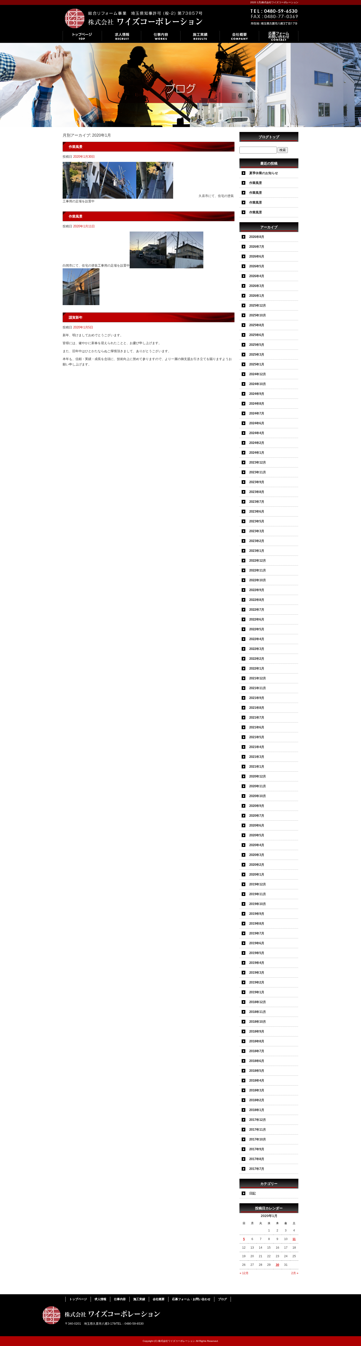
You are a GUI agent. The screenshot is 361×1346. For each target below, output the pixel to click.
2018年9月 (256, 1031)
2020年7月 (256, 815)
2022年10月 (257, 580)
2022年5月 (256, 629)
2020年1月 (256, 874)
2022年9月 (256, 590)
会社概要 (239, 36)
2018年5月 (256, 1071)
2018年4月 (256, 1080)
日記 (252, 1193)
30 (277, 1265)
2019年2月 (256, 982)
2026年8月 (256, 237)
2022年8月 (256, 600)
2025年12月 (257, 305)
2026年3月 (256, 286)
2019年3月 (256, 972)
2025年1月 (256, 364)
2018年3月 (256, 1090)
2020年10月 (257, 796)
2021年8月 (256, 708)
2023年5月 (256, 521)
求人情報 (121, 36)
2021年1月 (256, 766)
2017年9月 (256, 1149)
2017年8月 (256, 1159)
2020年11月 (257, 786)
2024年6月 (256, 423)
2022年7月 (256, 609)
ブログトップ (269, 137)
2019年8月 (256, 923)
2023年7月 (256, 502)
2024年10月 (257, 384)
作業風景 (76, 147)
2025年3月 (256, 354)
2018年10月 (257, 1021)
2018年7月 (256, 1051)
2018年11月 (257, 1012)
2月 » (294, 1273)
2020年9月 (256, 806)
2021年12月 (257, 678)
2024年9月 (256, 394)
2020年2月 (256, 865)
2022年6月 (256, 619)
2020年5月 (256, 835)
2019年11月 (257, 894)
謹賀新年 (76, 317)
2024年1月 (256, 452)
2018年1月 (256, 1110)
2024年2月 (256, 443)
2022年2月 (256, 658)
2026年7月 (256, 246)
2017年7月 (256, 1169)
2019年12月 (257, 884)
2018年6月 (256, 1061)
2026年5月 (256, 266)
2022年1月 (256, 668)
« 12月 (244, 1273)
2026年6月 (256, 256)
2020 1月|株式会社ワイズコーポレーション (274, 2)
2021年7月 (256, 717)
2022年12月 (257, 560)
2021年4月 (256, 747)
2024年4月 (256, 433)
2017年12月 (257, 1120)
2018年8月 (256, 1041)
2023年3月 (256, 531)
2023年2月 (256, 541)
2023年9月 (256, 482)
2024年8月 (256, 403)
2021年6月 (256, 727)
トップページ (82, 36)
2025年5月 (256, 345)
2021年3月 (256, 757)
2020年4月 (256, 845)
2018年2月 (256, 1100)
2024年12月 (257, 374)
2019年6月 (256, 943)
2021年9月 (256, 698)
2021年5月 (256, 737)
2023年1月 (256, 551)
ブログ (222, 1299)
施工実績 (200, 36)
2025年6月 (256, 335)
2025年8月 (256, 325)
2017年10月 (257, 1139)
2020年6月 (256, 825)
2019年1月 (256, 992)
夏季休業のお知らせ (263, 173)
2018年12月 (257, 1002)
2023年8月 (256, 492)
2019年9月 (256, 914)
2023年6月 (256, 511)
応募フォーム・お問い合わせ (278, 36)
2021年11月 (257, 688)
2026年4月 (256, 276)
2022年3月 (256, 649)
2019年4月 (256, 963)
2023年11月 (257, 472)
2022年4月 (256, 639)
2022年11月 (257, 570)
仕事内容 (160, 36)
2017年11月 (257, 1129)
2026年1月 (256, 296)
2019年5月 (256, 953)
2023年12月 (257, 462)
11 (294, 1239)
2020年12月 (257, 776)
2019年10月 (257, 904)
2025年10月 (257, 315)
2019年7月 (256, 933)
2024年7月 (256, 413)
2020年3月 (256, 855)
